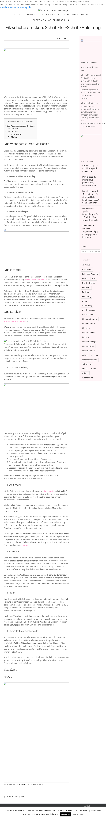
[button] (69, 20)
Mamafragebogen (90, 342)
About (87, 805)
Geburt (85, 301)
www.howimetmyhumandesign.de (15, 7)
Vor (65, 38)
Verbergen (29, 121)
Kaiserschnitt (88, 314)
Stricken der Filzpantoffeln (15, 321)
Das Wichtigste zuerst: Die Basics (20, 126)
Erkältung (86, 292)
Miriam (12, 137)
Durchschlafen (88, 283)
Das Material (11, 128)
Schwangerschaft (89, 360)
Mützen (26, 545)
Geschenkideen (89, 310)
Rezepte (94, 355)
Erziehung (86, 296)
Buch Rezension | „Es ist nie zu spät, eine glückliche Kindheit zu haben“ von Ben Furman (90, 197)
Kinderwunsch (88, 323)
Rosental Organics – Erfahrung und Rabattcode (90, 168)
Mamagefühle (88, 346)
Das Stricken (11, 131)
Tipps (93, 369)
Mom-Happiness (89, 351)
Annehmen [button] (65, 814)
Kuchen (85, 337)
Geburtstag (87, 305)
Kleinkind (86, 328)
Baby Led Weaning (90, 274)
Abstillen (86, 265)
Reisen (85, 355)
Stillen (85, 369)
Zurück (58, 38)
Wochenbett (87, 378)
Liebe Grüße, (15, 134)
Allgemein (22, 784)
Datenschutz (77, 814)
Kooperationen (88, 333)
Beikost (85, 278)
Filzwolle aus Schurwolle (36, 279)
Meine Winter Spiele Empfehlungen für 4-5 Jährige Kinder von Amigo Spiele (90, 214)
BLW (94, 278)
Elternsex (86, 287)
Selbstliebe (87, 364)
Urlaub (85, 373)
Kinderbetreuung (89, 319)
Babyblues (86, 269)
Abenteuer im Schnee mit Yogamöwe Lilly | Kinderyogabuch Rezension (90, 231)
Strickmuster (49, 491)
